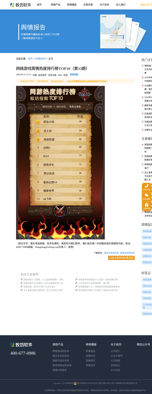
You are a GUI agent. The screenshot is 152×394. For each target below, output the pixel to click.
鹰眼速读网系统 (127, 253)
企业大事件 (117, 356)
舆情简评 (90, 365)
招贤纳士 (115, 365)
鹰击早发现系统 (111, 253)
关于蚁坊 (104, 4)
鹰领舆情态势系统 (62, 365)
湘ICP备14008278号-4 (107, 383)
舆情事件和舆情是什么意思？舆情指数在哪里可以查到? (99, 280)
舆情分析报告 (60, 370)
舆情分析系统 (83, 390)
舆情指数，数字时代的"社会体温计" (39, 287)
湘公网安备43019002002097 (87, 383)
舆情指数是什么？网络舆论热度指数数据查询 (99, 287)
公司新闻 (115, 360)
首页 (39, 4)
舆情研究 (90, 360)
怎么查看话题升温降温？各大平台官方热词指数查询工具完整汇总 (44, 290)
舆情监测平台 (140, 390)
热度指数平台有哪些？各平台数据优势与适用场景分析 (44, 283)
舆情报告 (90, 351)
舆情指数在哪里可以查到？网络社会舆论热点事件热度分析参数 (99, 290)
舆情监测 (51, 390)
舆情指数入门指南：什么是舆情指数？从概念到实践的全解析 (44, 280)
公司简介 (115, 351)
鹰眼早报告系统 (61, 360)
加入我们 (121, 4)
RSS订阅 (115, 370)
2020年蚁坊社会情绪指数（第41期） (94, 283)
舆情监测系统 (96, 390)
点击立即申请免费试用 (121, 258)
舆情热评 (90, 356)
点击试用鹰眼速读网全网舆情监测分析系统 (87, 81)
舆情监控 (20, 5)
